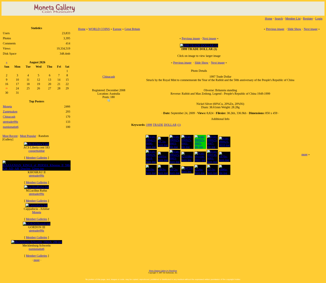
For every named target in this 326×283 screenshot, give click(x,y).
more (37, 260)
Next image (311, 29)
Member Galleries (36, 157)
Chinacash (108, 76)
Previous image (275, 29)
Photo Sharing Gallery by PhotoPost (163, 271)
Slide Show (294, 29)
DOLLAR (170, 124)
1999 (149, 124)
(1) (179, 124)
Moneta (36, 212)
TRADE (158, 124)
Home (268, 18)
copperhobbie (36, 150)
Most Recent (10, 136)
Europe (117, 29)
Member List (293, 18)
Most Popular (28, 136)
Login (318, 18)
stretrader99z (36, 175)
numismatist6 (36, 249)
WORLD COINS (99, 29)
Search (279, 18)
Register (308, 18)
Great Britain (132, 29)
